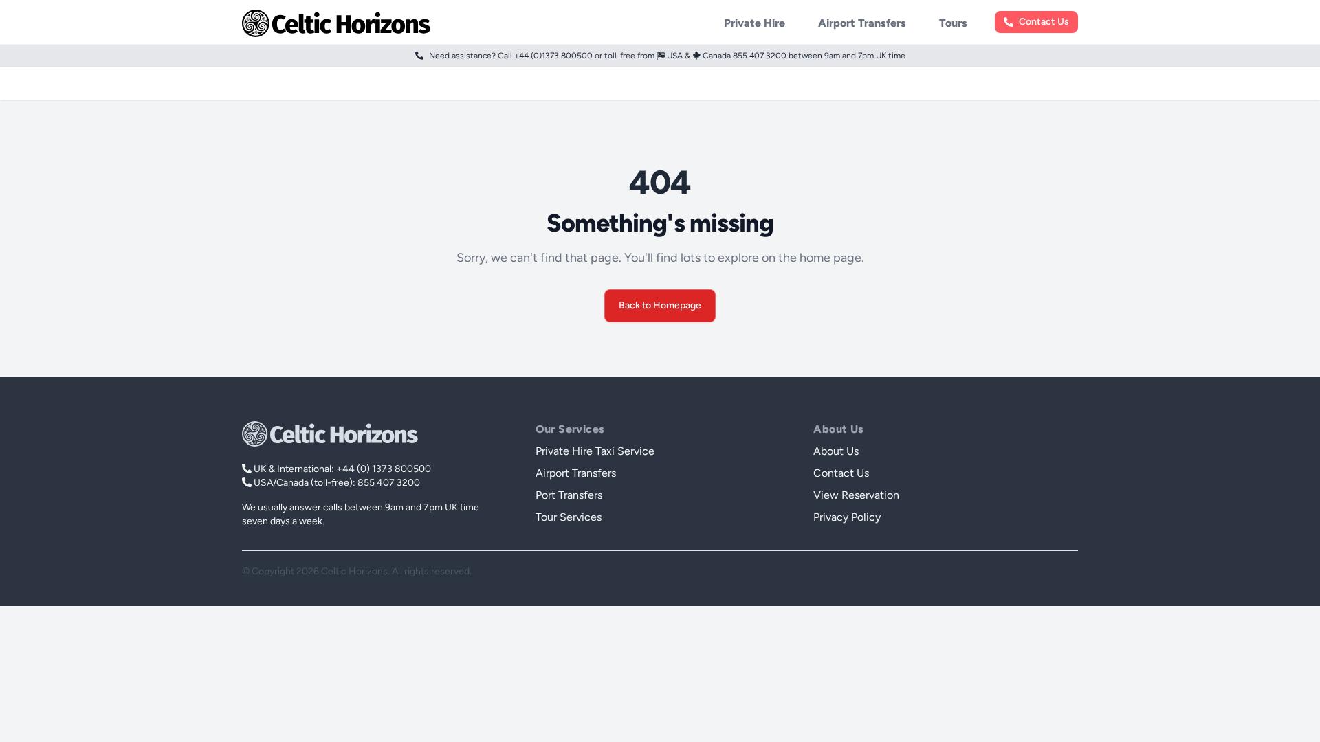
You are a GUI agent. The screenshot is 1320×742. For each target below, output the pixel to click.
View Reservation (856, 495)
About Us (836, 451)
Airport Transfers (862, 23)
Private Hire (754, 23)
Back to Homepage (660, 305)
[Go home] (330, 434)
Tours (953, 23)
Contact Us (1044, 22)
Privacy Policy (847, 517)
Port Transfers (569, 495)
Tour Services (569, 517)
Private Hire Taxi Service (595, 451)
